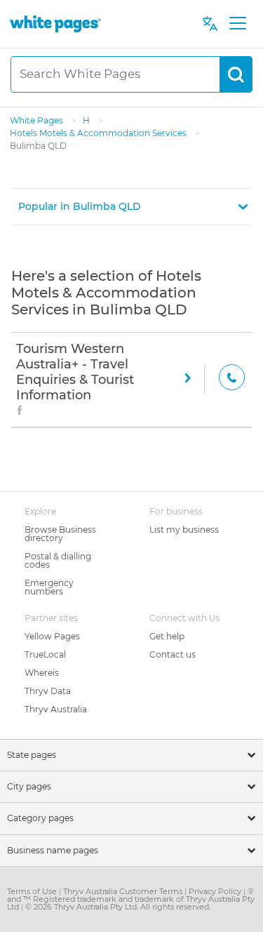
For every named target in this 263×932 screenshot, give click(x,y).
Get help (166, 636)
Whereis (42, 672)
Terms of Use (33, 891)
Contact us (172, 654)
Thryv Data (48, 691)
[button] (131, 206)
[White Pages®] (55, 23)
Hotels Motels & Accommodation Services (99, 133)
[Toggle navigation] (237, 24)
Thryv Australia (56, 709)
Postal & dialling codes (58, 560)
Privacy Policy (216, 891)
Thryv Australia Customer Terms (123, 891)
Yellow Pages (52, 636)
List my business (184, 529)
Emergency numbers (49, 587)
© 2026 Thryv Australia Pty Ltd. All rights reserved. (117, 907)
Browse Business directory (60, 533)
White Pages (37, 120)
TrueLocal (45, 654)
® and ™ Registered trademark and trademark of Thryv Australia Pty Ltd (131, 899)
